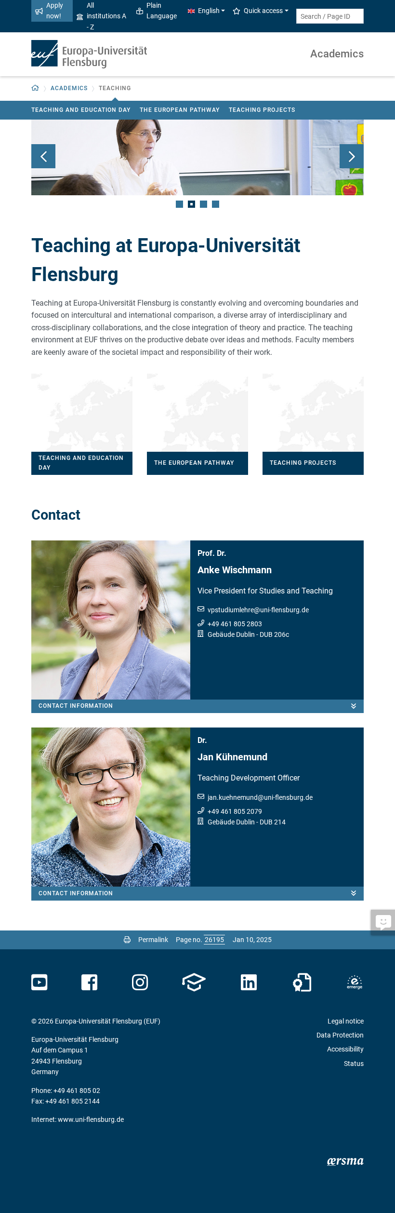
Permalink (153, 939)
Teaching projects (262, 110)
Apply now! (54, 10)
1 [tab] (179, 204)
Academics (337, 54)
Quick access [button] (263, 10)
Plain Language (161, 10)
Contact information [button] (76, 705)
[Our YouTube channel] (39, 982)
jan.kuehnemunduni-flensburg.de (260, 797)
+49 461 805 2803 (235, 624)
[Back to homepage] (89, 54)
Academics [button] (69, 88)
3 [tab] (203, 204)
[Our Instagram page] (140, 982)
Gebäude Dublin (231, 634)
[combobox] (330, 16)
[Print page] (127, 939)
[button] (35, 88)
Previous (43, 156)
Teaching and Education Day (81, 110)
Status (354, 1063)
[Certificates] (302, 982)
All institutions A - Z (106, 16)
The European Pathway (180, 110)
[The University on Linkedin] (249, 982)
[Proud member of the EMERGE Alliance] (354, 982)
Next (352, 156)
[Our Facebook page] (89, 982)
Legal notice (346, 1021)
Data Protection (340, 1035)
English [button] (209, 10)
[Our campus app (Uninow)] (194, 982)
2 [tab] (191, 204)
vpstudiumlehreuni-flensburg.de (258, 610)
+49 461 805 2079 (235, 811)
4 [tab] (215, 204)
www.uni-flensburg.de (91, 1119)
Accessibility (345, 1049)
